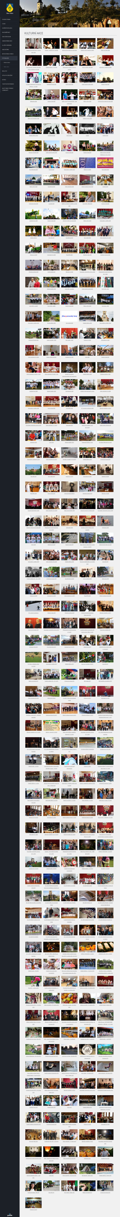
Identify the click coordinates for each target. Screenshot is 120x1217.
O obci (3, 24)
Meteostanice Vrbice (7, 54)
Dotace (4, 79)
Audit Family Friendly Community (7, 89)
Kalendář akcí (6, 32)
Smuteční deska (6, 36)
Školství (4, 71)
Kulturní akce (7, 62)
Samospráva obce (7, 41)
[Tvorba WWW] (10, 1214)
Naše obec (6, 67)
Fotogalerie (5, 58)
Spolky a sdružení (7, 75)
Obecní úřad (5, 49)
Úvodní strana (6, 19)
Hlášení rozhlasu (7, 28)
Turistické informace (8, 84)
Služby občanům (6, 45)
